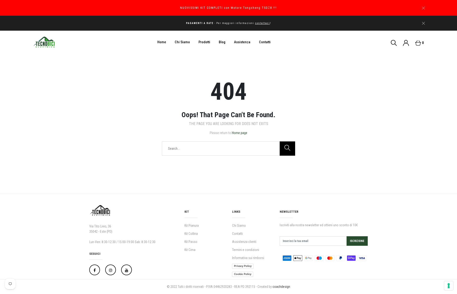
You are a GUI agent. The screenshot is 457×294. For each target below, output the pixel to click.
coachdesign (281, 287)
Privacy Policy (243, 266)
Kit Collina (191, 234)
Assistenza (242, 42)
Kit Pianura (191, 225)
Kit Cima (189, 250)
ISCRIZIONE (357, 241)
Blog (222, 42)
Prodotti (204, 42)
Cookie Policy (242, 274)
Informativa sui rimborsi (248, 258)
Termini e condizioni (245, 250)
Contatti (265, 42)
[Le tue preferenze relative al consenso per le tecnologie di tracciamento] (448, 285)
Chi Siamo (182, 42)
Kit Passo (190, 242)
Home (161, 42)
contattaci (262, 23)
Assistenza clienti (244, 242)
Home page (239, 133)
